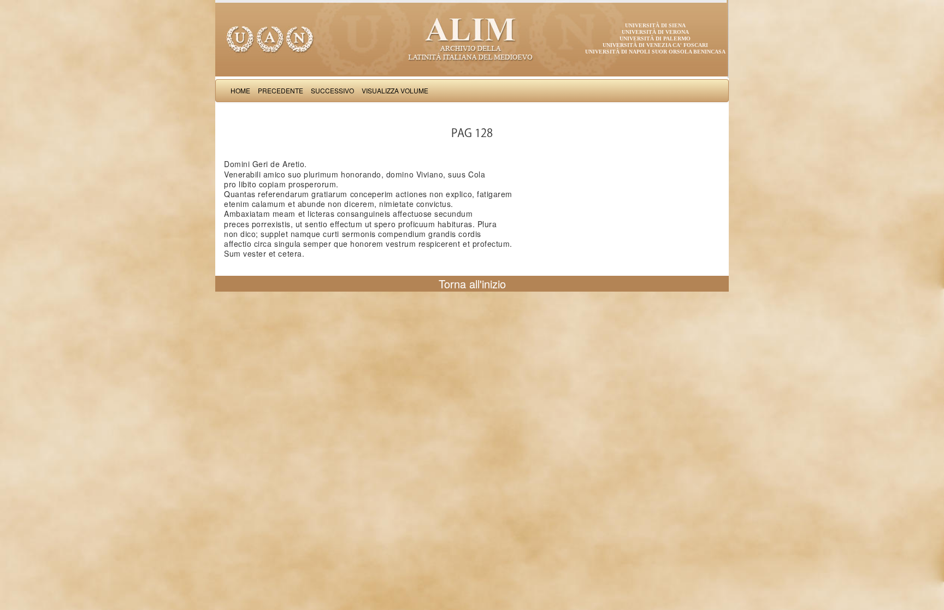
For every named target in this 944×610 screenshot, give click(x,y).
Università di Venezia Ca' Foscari (655, 45)
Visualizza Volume (395, 90)
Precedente (280, 90)
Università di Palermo (655, 38)
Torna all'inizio (472, 284)
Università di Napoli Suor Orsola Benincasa (655, 52)
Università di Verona (655, 32)
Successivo (332, 90)
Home (240, 90)
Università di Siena (655, 25)
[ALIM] (472, 38)
